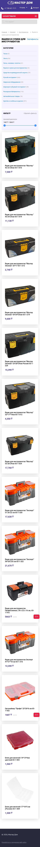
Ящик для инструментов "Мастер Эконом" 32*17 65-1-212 (19, 265)
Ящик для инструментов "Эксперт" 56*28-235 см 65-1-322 (19, 560)
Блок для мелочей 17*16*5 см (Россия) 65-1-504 (17, 808)
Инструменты (23, 32)
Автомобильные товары (13, 96)
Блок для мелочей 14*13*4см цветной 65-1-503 (17, 759)
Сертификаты (32, 39)
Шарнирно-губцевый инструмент (16, 87)
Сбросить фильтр (30, 113)
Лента (6, 58)
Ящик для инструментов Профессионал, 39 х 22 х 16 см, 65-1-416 (19, 610)
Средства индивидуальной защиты (16, 72)
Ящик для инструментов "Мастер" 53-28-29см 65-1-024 (19, 462)
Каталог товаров (9, 16)
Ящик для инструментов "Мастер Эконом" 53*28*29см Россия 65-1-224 (19, 363)
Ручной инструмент (11, 77)
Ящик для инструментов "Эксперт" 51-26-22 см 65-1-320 (19, 511)
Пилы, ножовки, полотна (13, 63)
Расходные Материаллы (13, 91)
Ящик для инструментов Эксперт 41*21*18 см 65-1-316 (19, 661)
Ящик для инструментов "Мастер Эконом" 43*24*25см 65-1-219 (19, 313)
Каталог (12, 32)
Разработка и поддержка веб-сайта (14, 842)
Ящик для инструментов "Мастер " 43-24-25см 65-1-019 (19, 216)
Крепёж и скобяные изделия (15, 101)
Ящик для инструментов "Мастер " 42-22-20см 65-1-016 (19, 167)
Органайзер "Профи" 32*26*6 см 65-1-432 (20, 709)
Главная (4, 32)
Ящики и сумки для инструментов (16, 68)
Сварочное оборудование (13, 82)
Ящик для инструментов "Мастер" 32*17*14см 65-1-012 (19, 413)
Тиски (6, 53)
